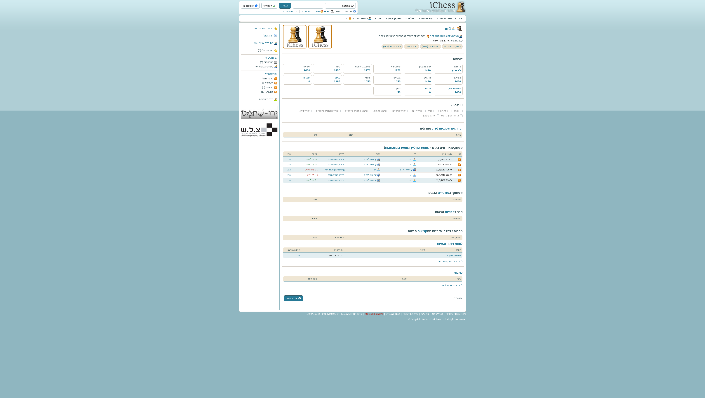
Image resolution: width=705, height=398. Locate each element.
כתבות (458, 272)
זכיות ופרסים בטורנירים (447, 128)
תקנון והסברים (393, 313)
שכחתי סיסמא (290, 11)
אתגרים (306, 77)
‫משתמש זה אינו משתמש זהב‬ (444, 36)
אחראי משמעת (428, 115)
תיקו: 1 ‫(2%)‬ (411, 46)
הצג (289, 159)
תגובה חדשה (291, 298)
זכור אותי (349, 11)
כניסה (285, 5)
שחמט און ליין (271, 74)
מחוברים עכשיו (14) (263, 43)
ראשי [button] (460, 18)
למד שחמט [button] (427, 18)
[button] (276, 6)
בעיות (337, 77)
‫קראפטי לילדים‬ (370, 159)
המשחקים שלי (271, 57)
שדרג (317, 11)
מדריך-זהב (417, 110)
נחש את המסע (454, 88)
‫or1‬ (448, 28)
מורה (430, 110)
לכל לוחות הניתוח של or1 (450, 261)
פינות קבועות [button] (395, 18)
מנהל (456, 110)
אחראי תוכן (443, 110)
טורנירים (443, 193)
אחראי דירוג (305, 110)
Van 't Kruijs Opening (334, 169)
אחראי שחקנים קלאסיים (356, 110)
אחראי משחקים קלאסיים (327, 110)
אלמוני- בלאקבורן (453, 255)
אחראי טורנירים (399, 110)
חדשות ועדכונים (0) (264, 28)
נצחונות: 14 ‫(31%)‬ (430, 46)
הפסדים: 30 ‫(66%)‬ (392, 46)
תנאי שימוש (437, 313)
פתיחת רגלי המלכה (336, 159)
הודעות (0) (268, 35)
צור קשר (425, 313)
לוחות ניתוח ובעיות (450, 243)
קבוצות (450, 212)
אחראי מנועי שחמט (450, 115)
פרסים (428, 88)
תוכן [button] (380, 18)
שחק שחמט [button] (445, 18)
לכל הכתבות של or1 (452, 285)
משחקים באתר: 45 (452, 46)
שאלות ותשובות (410, 313)
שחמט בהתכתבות (397, 147)
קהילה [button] (411, 18)
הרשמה (306, 11)
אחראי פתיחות (380, 110)
